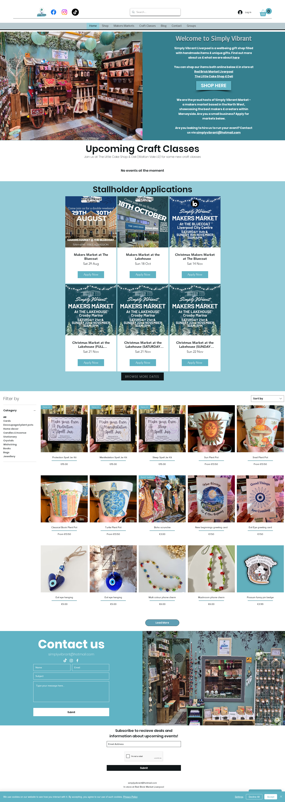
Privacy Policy (130, 796)
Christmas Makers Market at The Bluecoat (195, 257)
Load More (162, 622)
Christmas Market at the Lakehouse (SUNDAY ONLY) (195, 345)
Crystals (8, 440)
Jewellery (9, 456)
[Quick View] (211, 428)
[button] (266, 12)
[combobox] (267, 398)
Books (7, 448)
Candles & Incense (14, 432)
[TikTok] (75, 12)
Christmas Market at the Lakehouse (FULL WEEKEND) (91, 345)
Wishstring (10, 444)
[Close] (281, 796)
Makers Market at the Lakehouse (143, 257)
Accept (270, 796)
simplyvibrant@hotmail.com (218, 133)
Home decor (10, 428)
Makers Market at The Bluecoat (91, 257)
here (236, 58)
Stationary (10, 436)
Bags (6, 452)
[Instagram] (64, 12)
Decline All (254, 796)
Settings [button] (239, 796)
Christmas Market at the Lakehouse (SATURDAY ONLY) (143, 345)
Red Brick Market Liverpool (213, 72)
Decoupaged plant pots (18, 425)
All (4, 417)
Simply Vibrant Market (232, 100)
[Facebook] (53, 12)
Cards (7, 421)
